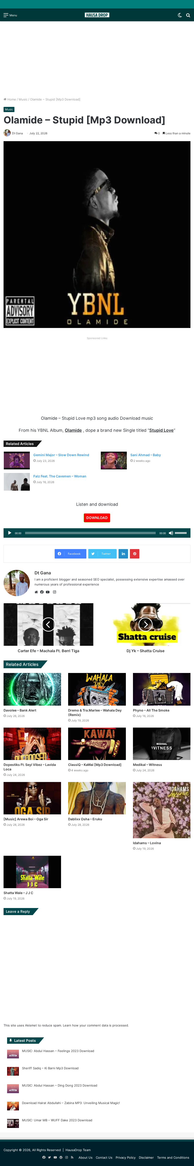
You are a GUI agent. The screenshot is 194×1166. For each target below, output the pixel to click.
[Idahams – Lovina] (161, 810)
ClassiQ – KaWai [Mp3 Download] (95, 765)
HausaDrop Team (78, 1150)
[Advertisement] (97, 59)
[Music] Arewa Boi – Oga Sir (26, 819)
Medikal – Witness (147, 765)
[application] (97, 533)
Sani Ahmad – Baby (145, 455)
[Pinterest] (134, 554)
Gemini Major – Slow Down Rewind (61, 455)
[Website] (37, 592)
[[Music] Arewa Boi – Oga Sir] (32, 798)
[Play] (9, 533)
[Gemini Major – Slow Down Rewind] (17, 460)
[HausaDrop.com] (97, 15)
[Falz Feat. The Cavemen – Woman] (17, 482)
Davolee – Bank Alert (20, 710)
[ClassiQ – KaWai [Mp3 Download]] (97, 744)
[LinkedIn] (123, 554)
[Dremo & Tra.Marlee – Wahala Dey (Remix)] (97, 689)
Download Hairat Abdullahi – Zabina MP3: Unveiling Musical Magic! (71, 1103)
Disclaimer (146, 1157)
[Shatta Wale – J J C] (32, 872)
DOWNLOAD (97, 517)
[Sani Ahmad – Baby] (114, 460)
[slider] (181, 532)
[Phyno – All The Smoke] (161, 689)
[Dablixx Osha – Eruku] (97, 798)
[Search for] (188, 16)
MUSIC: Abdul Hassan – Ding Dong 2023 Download (59, 1085)
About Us (86, 1157)
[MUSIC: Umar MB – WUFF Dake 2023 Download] (13, 1124)
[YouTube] (49, 592)
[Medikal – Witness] (161, 744)
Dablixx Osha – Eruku (85, 819)
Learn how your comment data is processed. (96, 1025)
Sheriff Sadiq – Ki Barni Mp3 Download (50, 1068)
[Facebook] (43, 592)
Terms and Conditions (173, 1157)
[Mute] (171, 533)
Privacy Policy (126, 1157)
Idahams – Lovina (147, 843)
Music (23, 99)
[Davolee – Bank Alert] (32, 689)
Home (11, 99)
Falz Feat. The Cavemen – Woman (59, 476)
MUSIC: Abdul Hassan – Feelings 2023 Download (58, 1051)
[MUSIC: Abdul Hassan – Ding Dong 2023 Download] (13, 1089)
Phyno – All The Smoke (151, 710)
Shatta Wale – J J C (18, 893)
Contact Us (104, 1157)
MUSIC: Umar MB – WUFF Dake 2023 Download (57, 1120)
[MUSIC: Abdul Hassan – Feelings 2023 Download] (13, 1055)
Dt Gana (43, 572)
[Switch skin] (179, 16)
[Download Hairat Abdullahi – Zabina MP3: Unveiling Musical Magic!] (13, 1107)
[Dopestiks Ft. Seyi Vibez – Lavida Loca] (32, 744)
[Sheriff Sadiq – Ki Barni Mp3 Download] (13, 1072)
